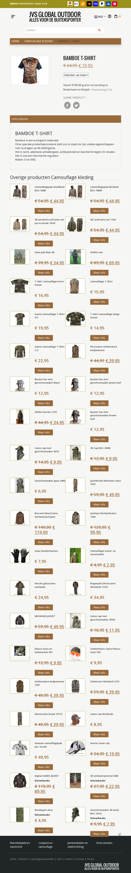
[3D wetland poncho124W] (75, 780)
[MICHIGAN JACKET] (20, 620)
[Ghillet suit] (75, 256)
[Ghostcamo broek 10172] (20, 718)
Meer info (44, 211)
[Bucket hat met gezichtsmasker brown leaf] (75, 416)
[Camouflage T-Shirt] (75, 285)
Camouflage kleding (38, 41)
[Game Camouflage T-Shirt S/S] (20, 318)
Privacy (90, 859)
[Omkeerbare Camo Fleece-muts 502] (75, 653)
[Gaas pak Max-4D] (20, 256)
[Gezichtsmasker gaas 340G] (20, 485)
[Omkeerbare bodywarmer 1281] (20, 685)
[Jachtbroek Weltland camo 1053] (75, 485)
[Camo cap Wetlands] (75, 718)
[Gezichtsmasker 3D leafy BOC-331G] (75, 814)
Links (59, 859)
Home (15, 41)
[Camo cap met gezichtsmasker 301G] (20, 452)
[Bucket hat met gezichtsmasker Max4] (20, 383)
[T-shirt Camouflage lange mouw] (75, 318)
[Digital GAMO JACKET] (20, 780)
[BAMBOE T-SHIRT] (30, 71)
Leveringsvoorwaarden (42, 859)
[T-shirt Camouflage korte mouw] (20, 285)
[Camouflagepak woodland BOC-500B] (20, 191)
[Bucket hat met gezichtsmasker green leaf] (75, 383)
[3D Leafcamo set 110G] (75, 224)
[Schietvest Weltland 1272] (75, 685)
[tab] (65, 119)
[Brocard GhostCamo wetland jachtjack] (20, 517)
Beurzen (23, 859)
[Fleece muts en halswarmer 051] (20, 653)
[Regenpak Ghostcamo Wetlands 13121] (75, 588)
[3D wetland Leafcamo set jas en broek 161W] (20, 224)
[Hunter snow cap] (75, 747)
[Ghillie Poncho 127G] (20, 416)
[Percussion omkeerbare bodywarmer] (75, 351)
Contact (69, 859)
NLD (100, 16)
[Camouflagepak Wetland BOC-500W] (75, 191)
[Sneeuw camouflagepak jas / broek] (20, 747)
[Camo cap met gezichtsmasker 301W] (75, 620)
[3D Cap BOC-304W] (75, 452)
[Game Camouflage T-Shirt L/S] (20, 351)
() (117, 16)
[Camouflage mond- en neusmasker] (75, 555)
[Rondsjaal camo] (20, 814)
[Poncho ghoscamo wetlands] (20, 588)
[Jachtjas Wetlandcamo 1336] (75, 517)
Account (80, 859)
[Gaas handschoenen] (20, 555)
